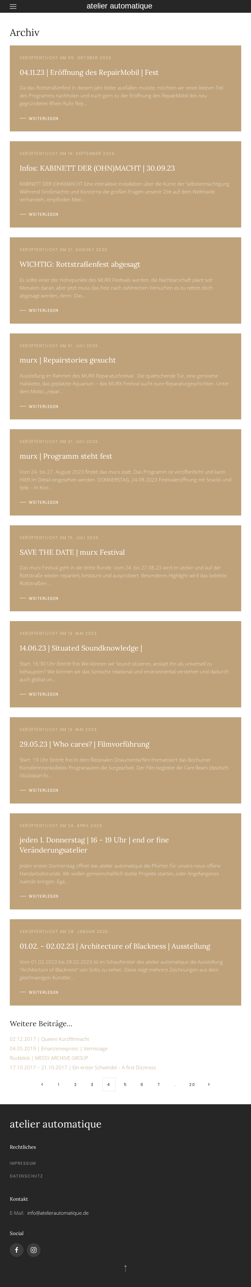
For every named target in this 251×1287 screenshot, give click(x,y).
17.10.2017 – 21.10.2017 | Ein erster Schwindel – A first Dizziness (83, 1067)
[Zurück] (42, 1084)
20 (192, 1084)
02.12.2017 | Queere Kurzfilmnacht (49, 1039)
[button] (13, 6)
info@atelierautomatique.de (58, 1213)
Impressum (23, 1163)
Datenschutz (26, 1176)
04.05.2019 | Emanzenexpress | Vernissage (59, 1048)
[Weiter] (209, 1084)
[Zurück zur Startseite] (125, 6)
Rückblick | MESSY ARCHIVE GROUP (49, 1058)
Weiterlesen (44, 118)
